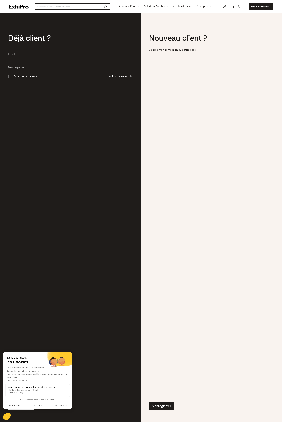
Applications (180, 6)
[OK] (105, 6)
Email (11, 54)
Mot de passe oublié (120, 76)
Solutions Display (154, 6)
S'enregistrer (161, 406)
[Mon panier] (232, 6)
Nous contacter (260, 6)
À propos (202, 6)
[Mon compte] (224, 6)
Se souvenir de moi (25, 76)
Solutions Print (127, 6)
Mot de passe (16, 67)
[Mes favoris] (239, 6)
